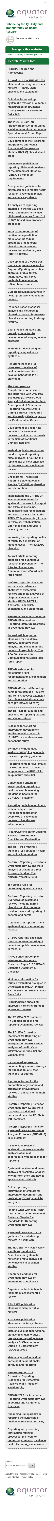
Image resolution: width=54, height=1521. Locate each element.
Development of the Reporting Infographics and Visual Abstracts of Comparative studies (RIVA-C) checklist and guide (26, 148)
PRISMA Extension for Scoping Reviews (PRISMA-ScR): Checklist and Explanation (27, 835)
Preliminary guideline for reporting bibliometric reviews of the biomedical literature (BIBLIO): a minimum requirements (26, 171)
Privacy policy (27, 1476)
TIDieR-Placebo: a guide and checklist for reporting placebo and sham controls (27, 714)
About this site (11, 1473)
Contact (15, 1476)
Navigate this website (27, 49)
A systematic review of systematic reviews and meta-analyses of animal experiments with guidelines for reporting (27, 1153)
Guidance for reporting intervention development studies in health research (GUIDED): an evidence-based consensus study (26, 733)
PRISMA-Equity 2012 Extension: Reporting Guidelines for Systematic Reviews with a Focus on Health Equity (23, 1380)
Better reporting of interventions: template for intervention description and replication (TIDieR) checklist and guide (25, 1195)
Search (8, 1461)
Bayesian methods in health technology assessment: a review (25, 1293)
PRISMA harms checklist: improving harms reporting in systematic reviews (26, 1006)
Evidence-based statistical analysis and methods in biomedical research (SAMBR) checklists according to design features (27, 314)
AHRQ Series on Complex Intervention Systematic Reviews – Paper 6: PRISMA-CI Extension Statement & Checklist (26, 964)
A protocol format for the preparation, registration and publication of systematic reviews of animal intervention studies (26, 1089)
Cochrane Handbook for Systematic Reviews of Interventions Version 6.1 (23, 1278)
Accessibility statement (30, 1473)
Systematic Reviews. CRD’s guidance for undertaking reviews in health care (24, 1236)
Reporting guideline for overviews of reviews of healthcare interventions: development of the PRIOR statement (24, 371)
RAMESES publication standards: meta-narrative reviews (23, 1308)
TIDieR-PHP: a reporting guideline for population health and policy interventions (27, 851)
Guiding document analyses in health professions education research (26, 295)
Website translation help (27, 38)
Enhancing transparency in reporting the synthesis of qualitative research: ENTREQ (26, 1418)
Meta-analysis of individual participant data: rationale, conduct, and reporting (24, 1361)
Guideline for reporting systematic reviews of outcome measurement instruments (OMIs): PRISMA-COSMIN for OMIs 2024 (27, 107)
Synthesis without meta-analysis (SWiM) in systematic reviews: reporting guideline (26, 752)
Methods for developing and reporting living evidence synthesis (25, 352)
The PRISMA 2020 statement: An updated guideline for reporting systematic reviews (25, 1021)
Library (18, 54)
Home (10, 54)
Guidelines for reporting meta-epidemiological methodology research (26, 926)
